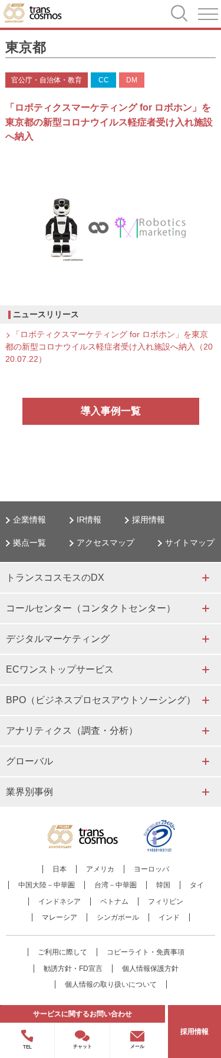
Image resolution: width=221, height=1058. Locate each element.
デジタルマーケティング (58, 639)
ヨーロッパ (151, 869)
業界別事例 (29, 792)
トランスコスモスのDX (55, 578)
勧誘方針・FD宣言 (73, 968)
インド (169, 917)
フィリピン (165, 901)
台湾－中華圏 (115, 885)
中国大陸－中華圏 (46, 885)
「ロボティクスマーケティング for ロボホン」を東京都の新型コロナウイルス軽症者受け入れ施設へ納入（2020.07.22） (109, 347)
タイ (197, 885)
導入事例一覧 (111, 411)
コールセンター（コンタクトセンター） (91, 608)
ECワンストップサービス (60, 669)
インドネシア (59, 901)
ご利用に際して (62, 952)
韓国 (163, 885)
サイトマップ (190, 542)
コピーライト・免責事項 (145, 952)
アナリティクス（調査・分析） (72, 731)
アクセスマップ (105, 542)
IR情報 (89, 519)
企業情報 (29, 519)
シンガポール (118, 917)
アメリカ (100, 869)
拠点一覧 (29, 542)
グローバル (29, 761)
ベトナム (114, 901)
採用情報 (148, 519)
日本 (59, 869)
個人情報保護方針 (150, 968)
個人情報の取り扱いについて (111, 984)
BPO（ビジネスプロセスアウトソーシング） (101, 700)
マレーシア (59, 917)
